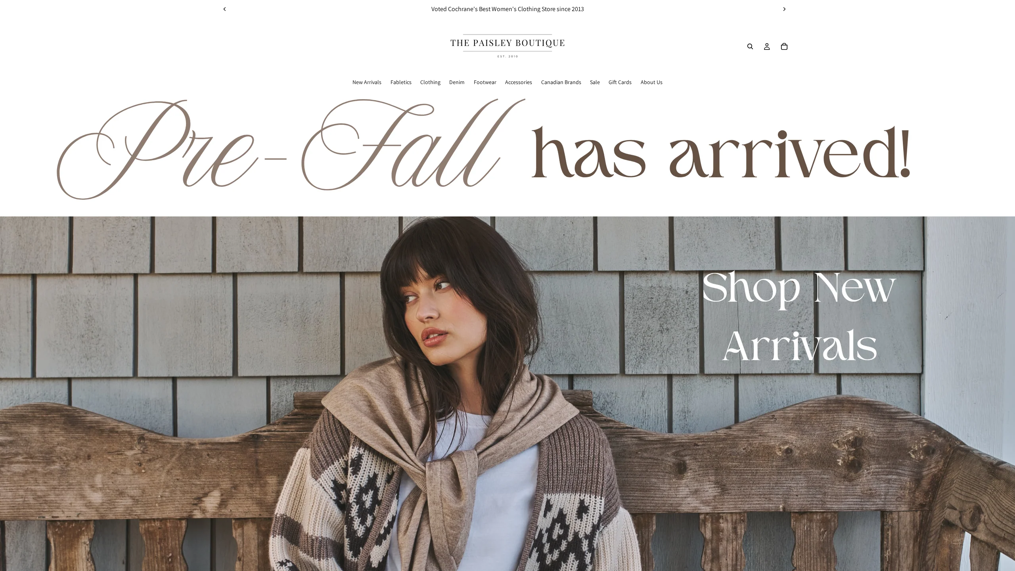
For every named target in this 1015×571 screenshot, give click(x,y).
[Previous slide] (225, 9)
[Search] (750, 46)
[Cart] (784, 46)
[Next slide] (784, 9)
